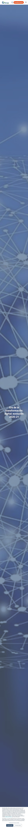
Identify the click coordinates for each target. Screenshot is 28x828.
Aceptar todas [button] (9, 825)
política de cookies (8, 816)
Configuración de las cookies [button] (14, 822)
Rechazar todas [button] (18, 825)
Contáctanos (18, 2)
